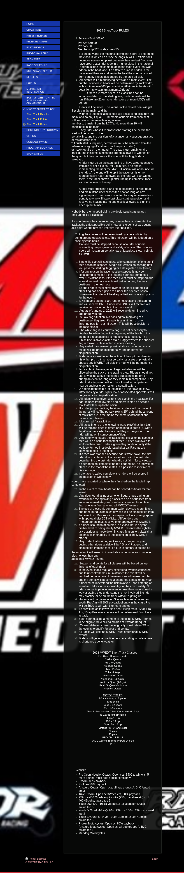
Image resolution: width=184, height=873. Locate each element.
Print (32, 858)
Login (155, 858)
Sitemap (41, 858)
